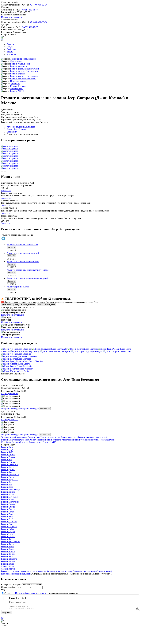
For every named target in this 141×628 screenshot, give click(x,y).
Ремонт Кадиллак (9, 479)
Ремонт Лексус (8, 492)
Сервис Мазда (7, 566)
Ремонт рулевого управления (24, 76)
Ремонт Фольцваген (10, 541)
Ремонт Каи (6, 482)
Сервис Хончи (8, 569)
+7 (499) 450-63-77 (29, 10)
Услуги (10, 46)
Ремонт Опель (7, 509)
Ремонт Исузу (7, 477)
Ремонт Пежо (7, 512)
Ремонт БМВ (7, 452)
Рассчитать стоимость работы (15, 571)
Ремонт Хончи (8, 551)
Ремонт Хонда (7, 549)
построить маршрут (10, 408)
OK (2, 618)
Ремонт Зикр (7, 472)
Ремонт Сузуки (8, 531)
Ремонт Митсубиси (10, 502)
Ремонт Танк (7, 534)
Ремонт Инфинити (10, 474)
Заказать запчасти (37, 571)
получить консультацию (25, 305)
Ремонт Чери (7, 556)
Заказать (11, 247)
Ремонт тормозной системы (23, 78)
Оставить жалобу (104, 571)
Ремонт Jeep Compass (16, 129)
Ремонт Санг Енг (9, 521)
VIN (3, 590)
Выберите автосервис (11, 584)
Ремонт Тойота (8, 536)
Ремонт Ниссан (8, 504)
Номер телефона (9, 587)
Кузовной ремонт (18, 86)
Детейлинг (15, 83)
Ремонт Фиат (7, 539)
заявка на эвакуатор (46, 305)
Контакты (11, 54)
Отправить (6, 612)
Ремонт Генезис (8, 462)
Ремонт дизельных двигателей (24, 69)
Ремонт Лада (7, 487)
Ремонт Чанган (8, 554)
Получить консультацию (12, 17)
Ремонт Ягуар (7, 564)
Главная (10, 44)
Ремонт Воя (6, 459)
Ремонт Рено (7, 516)
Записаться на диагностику (59, 571)
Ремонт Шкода (8, 561)
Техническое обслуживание (23, 59)
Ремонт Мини (7, 499)
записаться (45, 409)
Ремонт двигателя (18, 66)
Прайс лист (12, 49)
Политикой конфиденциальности (31, 593)
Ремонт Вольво (8, 457)
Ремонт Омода (8, 507)
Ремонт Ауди (7, 447)
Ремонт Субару (8, 529)
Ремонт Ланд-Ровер (10, 489)
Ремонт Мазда (7, 494)
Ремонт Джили (8, 469)
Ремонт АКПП (17, 91)
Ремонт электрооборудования (24, 71)
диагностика (7, 305)
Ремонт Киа (6, 484)
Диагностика (16, 61)
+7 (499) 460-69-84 (38, 5)
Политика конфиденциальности (16, 574)
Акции (10, 51)
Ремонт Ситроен (9, 526)
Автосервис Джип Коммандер (21, 127)
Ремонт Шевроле (9, 559)
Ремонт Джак (7, 467)
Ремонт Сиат (7, 524)
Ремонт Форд (7, 544)
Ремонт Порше (8, 514)
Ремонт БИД (7, 449)
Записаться (6, 190)
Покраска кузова (18, 81)
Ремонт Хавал (7, 546)
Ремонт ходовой (17, 74)
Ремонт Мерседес (9, 497)
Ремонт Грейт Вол (9, 464)
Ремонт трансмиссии (20, 64)
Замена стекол (16, 88)
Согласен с (25, 593)
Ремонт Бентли (8, 454)
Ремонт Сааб (7, 519)
